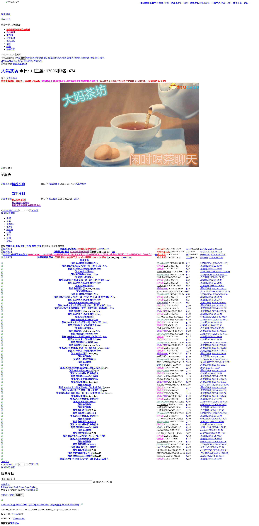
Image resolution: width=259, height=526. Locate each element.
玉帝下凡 (161, 447)
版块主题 (84, 260)
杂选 (9, 241)
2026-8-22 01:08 (216, 277)
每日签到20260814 (87, 401)
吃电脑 (160, 266)
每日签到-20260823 (84, 263)
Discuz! (15, 514)
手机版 (12, 505)
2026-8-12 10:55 (216, 421)
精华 (34, 246)
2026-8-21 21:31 (214, 280)
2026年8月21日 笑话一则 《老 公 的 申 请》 (84, 280)
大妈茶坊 (37, 61)
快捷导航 (10, 49)
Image (11, 487)
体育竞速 (85, 58)
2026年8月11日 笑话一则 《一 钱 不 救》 (87, 436)
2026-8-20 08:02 (219, 305)
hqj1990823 (162, 433)
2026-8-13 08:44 (214, 416)
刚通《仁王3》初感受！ (87, 447)
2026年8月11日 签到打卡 (86, 439)
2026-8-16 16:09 (219, 351)
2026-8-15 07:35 (219, 382)
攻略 (202, 3)
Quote (21, 487)
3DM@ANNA (163, 263)
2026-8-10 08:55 (216, 456)
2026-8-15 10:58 (219, 370)
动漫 (102, 58)
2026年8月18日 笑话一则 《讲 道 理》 (84, 322)
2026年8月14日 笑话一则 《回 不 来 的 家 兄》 (83, 393)
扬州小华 (161, 365)
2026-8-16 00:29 (220, 359)
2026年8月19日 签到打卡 (84, 314)
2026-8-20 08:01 (219, 311)
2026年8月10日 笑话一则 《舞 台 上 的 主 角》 (87, 459)
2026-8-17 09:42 (220, 342)
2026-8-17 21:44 (214, 336)
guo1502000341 (164, 385)
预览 (73, 249)
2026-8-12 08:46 (214, 424)
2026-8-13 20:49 (216, 410)
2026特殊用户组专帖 (79, 251)
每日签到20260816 (87, 359)
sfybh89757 (205, 255)
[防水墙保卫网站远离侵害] (82, 505)
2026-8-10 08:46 (214, 459)
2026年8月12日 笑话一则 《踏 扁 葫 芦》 (83, 387)
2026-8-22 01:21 (220, 274)
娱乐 (97, 58)
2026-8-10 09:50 (221, 453)
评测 (167, 3)
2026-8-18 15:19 (216, 328)
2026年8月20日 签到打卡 (84, 300)
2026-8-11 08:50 (214, 439)
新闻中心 (154, 3)
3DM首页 (144, 3)
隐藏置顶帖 (65, 249)
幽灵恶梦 (161, 379)
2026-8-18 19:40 (214, 322)
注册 (3, 14)
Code (27, 487)
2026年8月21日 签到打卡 (84, 283)
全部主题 (10, 246)
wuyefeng (204, 257)
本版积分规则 (7, 495)
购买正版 (237, 3)
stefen (202, 368)
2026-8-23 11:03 (220, 263)
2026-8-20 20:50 (214, 300)
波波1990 (204, 421)
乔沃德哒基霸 (163, 453)
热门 (180, 3)
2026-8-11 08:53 (214, 436)
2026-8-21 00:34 (220, 294)
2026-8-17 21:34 (214, 339)
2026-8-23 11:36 (215, 249)
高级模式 (5, 484)
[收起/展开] (6, 63)
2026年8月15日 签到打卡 (86, 373)
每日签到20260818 (84, 334)
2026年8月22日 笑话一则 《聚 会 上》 (84, 266)
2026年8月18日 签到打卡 (84, 325)
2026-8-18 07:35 (219, 331)
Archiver (5, 505)
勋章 (8, 44)
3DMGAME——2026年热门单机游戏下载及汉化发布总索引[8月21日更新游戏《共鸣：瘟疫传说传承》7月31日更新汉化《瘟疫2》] (90, 254)
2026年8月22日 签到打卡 (84, 269)
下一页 (34, 210)
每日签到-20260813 (87, 413)
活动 (8, 221)
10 (12, 210)
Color (5, 487)
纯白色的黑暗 (163, 362)
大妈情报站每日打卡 (82, 453)
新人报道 (53, 199)
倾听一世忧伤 (163, 252)
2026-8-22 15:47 (214, 269)
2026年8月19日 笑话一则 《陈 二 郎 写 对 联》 (84, 305)
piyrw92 (203, 249)
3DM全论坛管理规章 (86, 249)
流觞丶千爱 (162, 302)
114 (187, 252)
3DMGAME (21, 505)
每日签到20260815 (83, 370)
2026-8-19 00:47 (220, 320)
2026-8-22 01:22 (222, 271)
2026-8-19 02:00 (219, 317)
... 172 (15, 210)
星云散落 (161, 254)
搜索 (18, 58)
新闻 (8, 238)
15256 (189, 257)
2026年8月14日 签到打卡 (86, 399)
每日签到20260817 (84, 342)
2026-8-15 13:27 (219, 365)
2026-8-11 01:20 (219, 441)
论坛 (246, 3)
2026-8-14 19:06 (221, 385)
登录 (8, 14)
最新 (186, 3)
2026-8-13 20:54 (219, 404)
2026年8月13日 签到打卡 (86, 416)
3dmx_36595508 (164, 271)
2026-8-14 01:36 (220, 402)
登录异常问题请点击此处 (18, 29)
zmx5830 (161, 430)
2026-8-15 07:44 (214, 373)
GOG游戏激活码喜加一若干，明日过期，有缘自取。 (84, 308)
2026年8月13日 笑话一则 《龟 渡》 (83, 390)
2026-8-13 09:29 (220, 413)
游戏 (223, 3)
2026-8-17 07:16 (219, 348)
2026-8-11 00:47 (220, 444)
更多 (39, 246)
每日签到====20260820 (84, 302)
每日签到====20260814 (87, 376)
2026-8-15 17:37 (222, 362)
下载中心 (216, 3)
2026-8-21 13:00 (216, 285)
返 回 (3, 213)
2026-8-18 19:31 (214, 325)
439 (107, 249)
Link (16, 487)
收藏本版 (20, 64)
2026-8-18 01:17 (220, 334)
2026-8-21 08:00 (219, 288)
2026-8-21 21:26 (214, 283)
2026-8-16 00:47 (216, 356)
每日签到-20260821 (84, 294)
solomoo (160, 308)
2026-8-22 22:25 (218, 255)
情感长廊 (18, 184)
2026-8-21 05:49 (222, 291)
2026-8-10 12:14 (220, 450)
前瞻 (161, 3)
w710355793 (162, 317)
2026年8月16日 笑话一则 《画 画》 (80, 348)
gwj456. (203, 252)
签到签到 (82, 433)
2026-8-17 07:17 (219, 345)
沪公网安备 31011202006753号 (64, 505)
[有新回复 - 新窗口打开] (2, 263)
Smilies (33, 487)
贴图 (8, 232)
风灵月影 (161, 257)
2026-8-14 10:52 (219, 390)
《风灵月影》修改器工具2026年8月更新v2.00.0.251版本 (80, 257)
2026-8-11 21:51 (219, 427)
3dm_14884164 (207, 385)
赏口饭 (9, 35)
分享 (9, 229)
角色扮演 (30, 58)
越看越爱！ (54, 184)
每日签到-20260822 (84, 274)
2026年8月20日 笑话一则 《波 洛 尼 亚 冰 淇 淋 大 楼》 (84, 297)
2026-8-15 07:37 (219, 376)
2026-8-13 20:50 (216, 407)
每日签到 (84, 271)
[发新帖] (10, 213)
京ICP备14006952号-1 (39, 505)
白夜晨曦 (161, 277)
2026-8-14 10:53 (219, 387)
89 (187, 255)
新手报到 (18, 193)
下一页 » (5, 461)
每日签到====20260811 (87, 427)
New (96, 263)
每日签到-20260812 (87, 421)
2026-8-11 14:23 (218, 433)
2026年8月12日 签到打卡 (86, 424)
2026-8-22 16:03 (214, 266)
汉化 (229, 3)
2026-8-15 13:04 (213, 368)
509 (129, 257)
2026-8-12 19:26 (219, 419)
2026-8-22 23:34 (215, 252)
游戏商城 (10, 32)
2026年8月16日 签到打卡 (84, 351)
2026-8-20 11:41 (219, 302)
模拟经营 (75, 58)
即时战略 (57, 58)
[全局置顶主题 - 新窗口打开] (6, 249)
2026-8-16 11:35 (219, 353)
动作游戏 (39, 58)
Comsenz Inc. (19, 519)
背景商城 (10, 38)
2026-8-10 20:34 (216, 447)
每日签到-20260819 (84, 319)
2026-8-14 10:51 (219, 393)
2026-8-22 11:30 (216, 257)
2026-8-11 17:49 (216, 430)
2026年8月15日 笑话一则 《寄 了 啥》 (83, 368)
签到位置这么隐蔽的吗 (87, 379)
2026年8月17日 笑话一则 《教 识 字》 (84, 336)
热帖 (28, 246)
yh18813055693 (207, 362)
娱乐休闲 (28, 61)
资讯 (8, 235)
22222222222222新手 (82, 456)
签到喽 (84, 291)
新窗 (3, 246)
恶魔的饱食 (11, 78)
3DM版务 (161, 249)
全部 (8, 218)
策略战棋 (66, 58)
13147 (189, 249)
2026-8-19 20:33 (214, 314)
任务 (8, 46)
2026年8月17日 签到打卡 (84, 339)
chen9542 (161, 456)
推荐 (9, 227)
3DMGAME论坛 (8, 61)
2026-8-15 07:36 (219, 379)
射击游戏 (48, 58)
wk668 (76, 199)
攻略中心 (194, 3)
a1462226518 (163, 450)
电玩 (92, 58)
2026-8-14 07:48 (214, 399)
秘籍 (207, 3)
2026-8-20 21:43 (214, 297)
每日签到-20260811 (87, 444)
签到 (10, 224)
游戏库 (174, 3)
